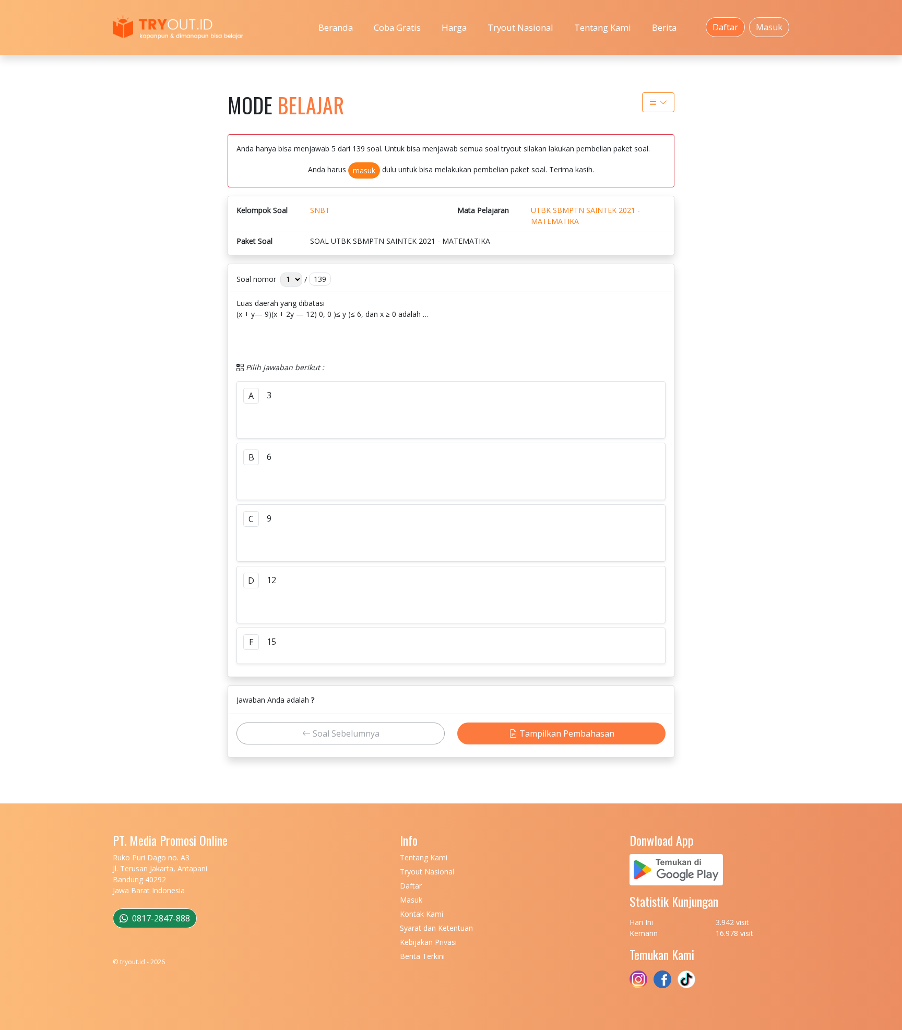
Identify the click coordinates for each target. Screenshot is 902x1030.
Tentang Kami (602, 27)
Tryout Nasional (520, 27)
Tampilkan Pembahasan (565, 733)
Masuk (769, 27)
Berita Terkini (422, 956)
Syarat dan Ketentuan (436, 928)
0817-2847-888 (160, 918)
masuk (364, 170)
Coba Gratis (397, 27)
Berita (664, 27)
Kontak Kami (421, 914)
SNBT (320, 210)
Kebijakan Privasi (428, 942)
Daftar (725, 27)
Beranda (335, 27)
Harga (454, 27)
